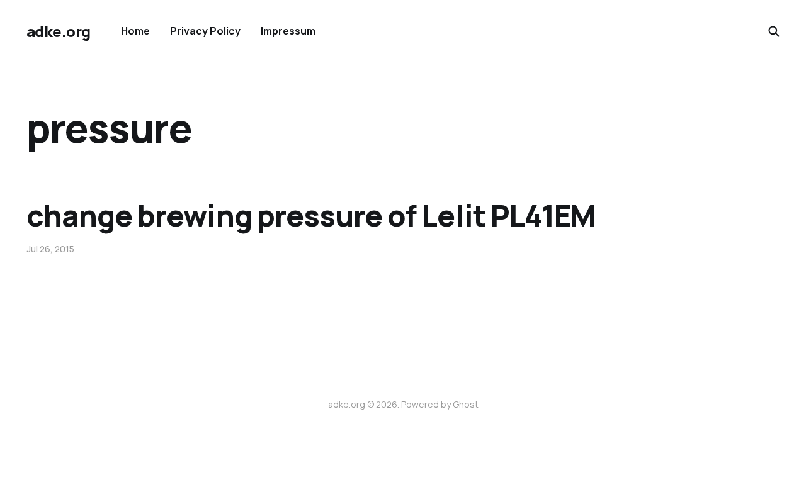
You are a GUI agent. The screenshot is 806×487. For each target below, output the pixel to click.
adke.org (58, 31)
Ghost (466, 404)
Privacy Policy (205, 31)
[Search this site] (773, 31)
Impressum (288, 31)
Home (135, 31)
